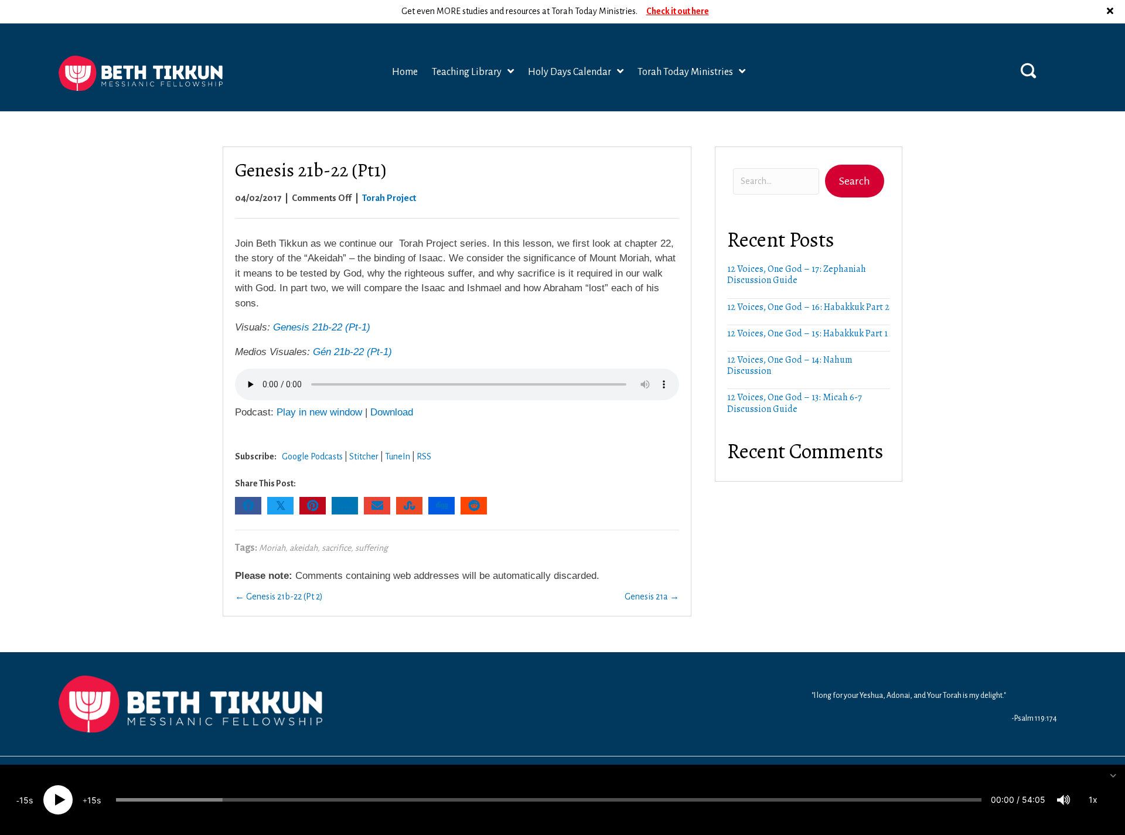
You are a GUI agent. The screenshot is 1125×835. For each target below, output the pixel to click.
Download (391, 412)
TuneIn (397, 456)
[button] (1111, 11)
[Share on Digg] (441, 505)
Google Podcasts (312, 456)
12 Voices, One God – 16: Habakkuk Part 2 (808, 307)
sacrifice (336, 548)
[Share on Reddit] (474, 505)
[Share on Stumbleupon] (409, 505)
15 (24, 800)
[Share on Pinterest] (312, 505)
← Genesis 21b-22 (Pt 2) (279, 596)
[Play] (58, 799)
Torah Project (389, 198)
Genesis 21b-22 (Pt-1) (321, 327)
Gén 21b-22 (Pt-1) (352, 351)
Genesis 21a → (652, 596)
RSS (424, 456)
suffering (371, 548)
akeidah (303, 548)
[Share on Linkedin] (345, 505)
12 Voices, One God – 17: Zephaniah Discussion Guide (796, 275)
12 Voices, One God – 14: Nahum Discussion (790, 365)
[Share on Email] (377, 505)
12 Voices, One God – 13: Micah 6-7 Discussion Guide (794, 403)
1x (1093, 800)
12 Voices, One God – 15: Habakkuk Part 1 (807, 333)
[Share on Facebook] (248, 505)
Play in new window (319, 412)
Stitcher (364, 456)
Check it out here (677, 11)
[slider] (548, 800)
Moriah (272, 548)
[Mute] (1063, 799)
